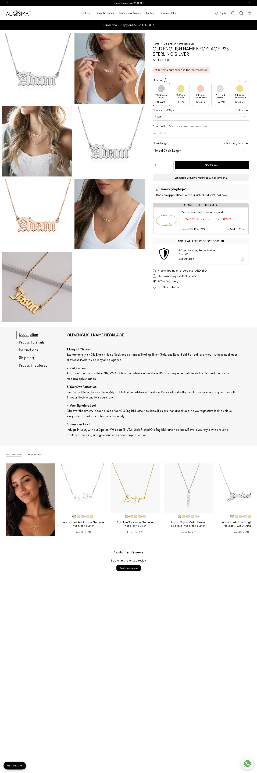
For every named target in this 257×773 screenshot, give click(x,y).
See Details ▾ (186, 259)
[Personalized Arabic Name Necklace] (82, 488)
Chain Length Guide (236, 143)
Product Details (31, 342)
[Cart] (249, 13)
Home (156, 43)
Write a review (128, 568)
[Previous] (7, 3)
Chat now (220, 195)
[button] (86, 13)
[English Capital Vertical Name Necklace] (188, 488)
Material (159, 80)
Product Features (33, 365)
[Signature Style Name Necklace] (135, 488)
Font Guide (241, 110)
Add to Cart (212, 164)
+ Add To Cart (236, 229)
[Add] (242, 259)
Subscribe (110, 25)
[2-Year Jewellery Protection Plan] (164, 254)
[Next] (249, 3)
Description (28, 335)
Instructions (28, 350)
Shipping (26, 358)
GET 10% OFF (14, 765)
